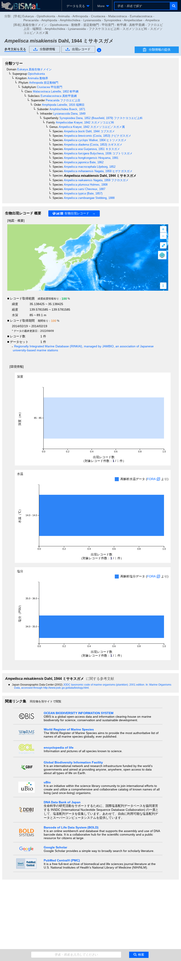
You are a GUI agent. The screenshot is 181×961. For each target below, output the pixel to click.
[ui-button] (173, 6)
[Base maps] (162, 255)
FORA (151, 479)
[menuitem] (77, 6)
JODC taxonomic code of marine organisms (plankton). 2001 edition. (104, 684)
